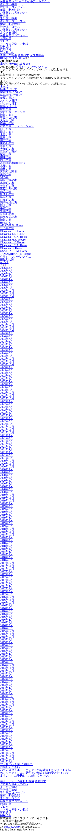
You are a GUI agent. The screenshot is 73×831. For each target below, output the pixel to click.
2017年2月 (6, 591)
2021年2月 (6, 455)
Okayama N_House (12, 242)
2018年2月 (6, 557)
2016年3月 (6, 622)
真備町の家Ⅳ (8, 151)
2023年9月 (6, 367)
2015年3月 (6, 656)
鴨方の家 (5, 140)
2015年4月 (6, 653)
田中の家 (5, 128)
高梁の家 (5, 191)
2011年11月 (7, 755)
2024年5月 (6, 344)
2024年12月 (7, 324)
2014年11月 (7, 667)
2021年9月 (6, 435)
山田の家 (5, 168)
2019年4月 (6, 517)
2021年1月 (6, 457)
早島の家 (5, 197)
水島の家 (5, 134)
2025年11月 (7, 293)
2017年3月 (6, 588)
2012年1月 (6, 750)
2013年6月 (6, 716)
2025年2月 (6, 318)
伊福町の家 (7, 143)
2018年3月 (6, 554)
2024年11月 (7, 327)
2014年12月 (7, 665)
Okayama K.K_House (13, 236)
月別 (3, 265)
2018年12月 (7, 528)
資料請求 (23, 55)
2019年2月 (6, 523)
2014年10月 (7, 670)
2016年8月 (6, 608)
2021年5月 (6, 446)
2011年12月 (7, 752)
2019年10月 (7, 500)
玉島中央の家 (8, 117)
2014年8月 (6, 676)
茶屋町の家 (7, 259)
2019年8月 (6, 506)
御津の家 (5, 157)
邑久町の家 (7, 194)
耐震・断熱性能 (10, 9)
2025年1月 (6, 321)
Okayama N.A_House (13, 245)
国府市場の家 (8, 202)
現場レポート (8, 106)
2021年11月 (7, 429)
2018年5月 (6, 548)
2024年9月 (6, 333)
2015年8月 (6, 642)
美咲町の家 (7, 185)
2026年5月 (6, 276)
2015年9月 (6, 639)
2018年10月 (7, 534)
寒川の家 (5, 145)
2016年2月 (6, 625)
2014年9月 (6, 673)
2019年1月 (6, 526)
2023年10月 (7, 364)
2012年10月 (7, 724)
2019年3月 (6, 520)
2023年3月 (6, 384)
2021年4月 (6, 449)
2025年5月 (6, 310)
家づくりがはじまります (15, 63)
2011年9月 (6, 761)
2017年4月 (6, 585)
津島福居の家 (8, 216)
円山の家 (5, 160)
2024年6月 (6, 341)
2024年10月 (7, 330)
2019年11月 (7, 497)
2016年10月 (7, 602)
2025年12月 (7, 290)
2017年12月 (7, 562)
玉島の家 (5, 137)
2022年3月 (6, 418)
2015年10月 (7, 636)
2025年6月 (6, 307)
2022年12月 (7, 392)
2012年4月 (6, 741)
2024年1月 (6, 355)
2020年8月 (6, 472)
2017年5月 (6, 582)
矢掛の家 (5, 174)
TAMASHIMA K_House (15, 253)
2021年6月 (6, 443)
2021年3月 (6, 452)
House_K (5, 222)
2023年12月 (7, 358)
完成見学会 (37, 55)
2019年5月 (6, 514)
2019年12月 (7, 494)
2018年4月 (6, 551)
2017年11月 (7, 565)
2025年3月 (6, 316)
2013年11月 (7, 701)
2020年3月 (6, 486)
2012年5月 (6, 738)
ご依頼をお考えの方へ (14, 12)
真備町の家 (7, 214)
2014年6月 (6, 682)
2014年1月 (6, 696)
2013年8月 (6, 710)
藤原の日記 (7, 97)
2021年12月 (7, 426)
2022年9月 (6, 401)
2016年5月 (6, 616)
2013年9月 (6, 707)
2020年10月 (7, 466)
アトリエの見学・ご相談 (8, 54)
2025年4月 (6, 313)
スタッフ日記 (8, 100)
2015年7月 (6, 645)
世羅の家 (5, 109)
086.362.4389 (12, 826)
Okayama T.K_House (12, 233)
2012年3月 (6, 744)
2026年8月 (6, 267)
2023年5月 (6, 378)
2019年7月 (6, 509)
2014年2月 (6, 693)
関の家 (4, 177)
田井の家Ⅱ (7, 131)
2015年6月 (6, 647)
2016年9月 (6, 605)
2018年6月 (6, 545)
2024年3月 (6, 350)
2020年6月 (6, 477)
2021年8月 (6, 438)
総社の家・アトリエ (13, 111)
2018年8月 (6, 540)
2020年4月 (6, 483)
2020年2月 (6, 489)
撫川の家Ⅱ (7, 114)
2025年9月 (6, 299)
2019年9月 (6, 503)
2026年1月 (6, 287)
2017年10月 (7, 568)
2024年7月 (6, 338)
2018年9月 (6, 537)
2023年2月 (6, 387)
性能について (8, 89)
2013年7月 (6, 713)
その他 (4, 262)
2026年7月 (6, 270)
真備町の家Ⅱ (8, 182)
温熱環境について (11, 94)
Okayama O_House (11, 248)
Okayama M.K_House (13, 239)
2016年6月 (6, 613)
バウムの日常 (8, 103)
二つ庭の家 (7, 228)
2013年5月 (6, 718)
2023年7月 (6, 372)
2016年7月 (6, 611)
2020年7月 (6, 474)
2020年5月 (6, 480)
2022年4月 (6, 415)
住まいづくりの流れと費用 (17, 781)
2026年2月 (6, 284)
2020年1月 (6, 491)
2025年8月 (6, 301)
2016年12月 (7, 596)
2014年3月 (6, 690)
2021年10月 (7, 432)
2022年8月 (6, 404)
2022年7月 (6, 406)
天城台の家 (7, 120)
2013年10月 (7, 704)
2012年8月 (6, 730)
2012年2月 (6, 747)
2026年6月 (6, 273)
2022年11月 (7, 395)
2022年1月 (6, 423)
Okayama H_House (12, 231)
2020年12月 (7, 460)
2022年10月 (7, 398)
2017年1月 (6, 594)
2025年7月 (6, 304)
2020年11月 (7, 463)
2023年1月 (6, 389)
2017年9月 (6, 571)
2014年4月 (6, 687)
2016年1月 (6, 628)
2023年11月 (7, 361)
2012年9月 (6, 727)
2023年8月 (6, 370)
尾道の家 (5, 154)
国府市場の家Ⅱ (10, 180)
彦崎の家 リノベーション (17, 126)
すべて (4, 86)
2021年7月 (6, 440)
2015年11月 (7, 633)
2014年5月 (6, 684)
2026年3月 (6, 282)
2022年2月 (6, 421)
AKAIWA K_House (11, 225)
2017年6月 (6, 579)
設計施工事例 (8, 4)
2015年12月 (7, 630)
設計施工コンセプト (13, 7)
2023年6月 (6, 375)
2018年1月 (6, 560)
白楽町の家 (7, 199)
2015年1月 (6, 662)
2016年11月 (7, 599)
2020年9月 (6, 469)
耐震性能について (11, 92)
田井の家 (5, 205)
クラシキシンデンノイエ (31, 66)
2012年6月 (6, 735)
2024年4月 (6, 347)
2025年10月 (7, 296)
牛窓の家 (5, 208)
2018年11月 (7, 531)
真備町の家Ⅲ (8, 171)
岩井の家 (5, 211)
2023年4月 (6, 381)
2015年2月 (6, 659)
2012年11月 (7, 721)
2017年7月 (6, 577)
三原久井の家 (8, 188)
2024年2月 (6, 353)
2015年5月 (6, 650)
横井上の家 (7, 123)
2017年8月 (6, 574)
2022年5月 (6, 412)
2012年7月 (6, 733)
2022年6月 (6, 409)
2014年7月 (6, 679)
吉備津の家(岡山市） (13, 162)
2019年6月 (6, 511)
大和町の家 (7, 148)
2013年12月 (7, 699)
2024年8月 (6, 336)
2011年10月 (7, 758)
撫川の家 (5, 219)
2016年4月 (6, 619)
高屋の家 (5, 165)
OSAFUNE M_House (13, 250)
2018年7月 (6, 543)
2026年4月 (6, 279)
